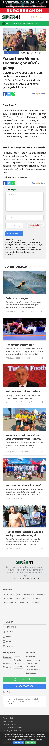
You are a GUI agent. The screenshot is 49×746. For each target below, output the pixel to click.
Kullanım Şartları (9, 724)
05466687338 (25, 686)
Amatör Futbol (8, 664)
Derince (17, 656)
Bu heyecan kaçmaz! (19, 298)
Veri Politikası (8, 721)
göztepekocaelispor (12, 598)
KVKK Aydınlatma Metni (12, 727)
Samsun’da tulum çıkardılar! (23, 485)
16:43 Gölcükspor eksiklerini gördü (22, 23)
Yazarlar (9, 631)
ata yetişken (9, 594)
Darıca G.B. (7, 660)
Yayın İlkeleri (8, 718)
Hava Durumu (31, 663)
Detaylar (17, 742)
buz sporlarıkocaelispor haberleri (30, 594)
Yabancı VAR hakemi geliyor (23, 391)
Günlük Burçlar (32, 673)
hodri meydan (33, 602)
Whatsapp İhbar (26, 679)
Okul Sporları (19, 663)
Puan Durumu (31, 666)
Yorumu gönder (14, 233)
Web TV (9, 622)
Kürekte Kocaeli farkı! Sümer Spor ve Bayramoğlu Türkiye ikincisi (23, 437)
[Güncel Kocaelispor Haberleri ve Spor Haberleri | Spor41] (10, 17)
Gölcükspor (7, 667)
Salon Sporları (20, 660)
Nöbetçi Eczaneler (33, 660)
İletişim (9, 646)
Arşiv (8, 636)
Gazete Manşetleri (33, 670)
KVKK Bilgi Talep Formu (12, 730)
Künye (8, 641)
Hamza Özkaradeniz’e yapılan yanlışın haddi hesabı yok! (24, 533)
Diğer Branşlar (12, 53)
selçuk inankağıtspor (31, 598)
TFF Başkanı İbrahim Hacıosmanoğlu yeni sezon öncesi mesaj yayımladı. (23, 396)
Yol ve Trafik (31, 656)
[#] (24, 562)
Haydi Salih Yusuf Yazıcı (20, 344)
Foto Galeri (11, 627)
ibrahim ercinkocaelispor (14, 602)
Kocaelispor (8, 657)
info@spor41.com (13, 692)
